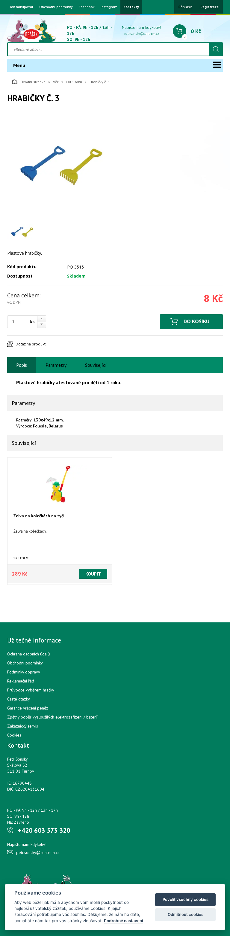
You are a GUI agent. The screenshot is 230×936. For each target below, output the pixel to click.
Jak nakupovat (21, 7)
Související (96, 365)
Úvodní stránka (33, 82)
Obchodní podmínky (56, 7)
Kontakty (131, 7)
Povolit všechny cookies (185, 899)
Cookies (14, 735)
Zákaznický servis (22, 726)
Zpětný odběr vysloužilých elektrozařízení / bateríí (52, 717)
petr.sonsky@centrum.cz (141, 34)
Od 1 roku (74, 82)
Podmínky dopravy (23, 672)
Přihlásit (185, 7)
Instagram (109, 7)
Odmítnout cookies (185, 914)
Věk (56, 82)
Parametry (56, 365)
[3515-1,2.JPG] (61, 166)
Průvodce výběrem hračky (30, 690)
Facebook (87, 7)
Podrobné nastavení (123, 920)
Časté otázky (18, 699)
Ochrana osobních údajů (28, 654)
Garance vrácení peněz (27, 708)
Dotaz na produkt (31, 344)
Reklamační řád (20, 681)
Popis (21, 365)
